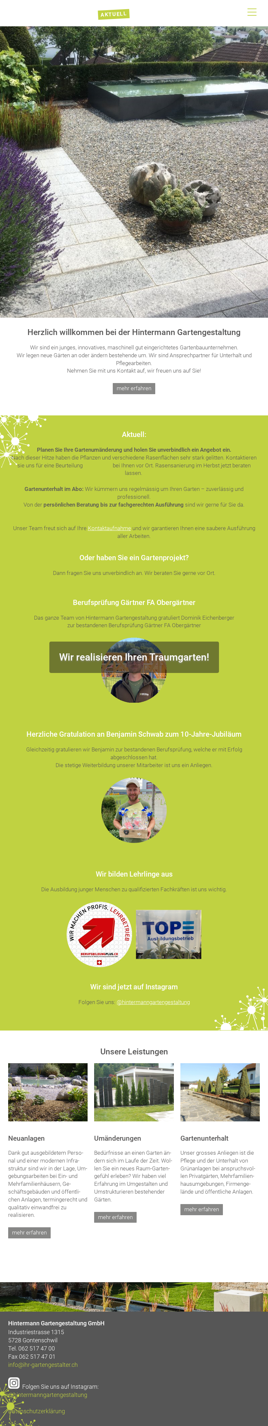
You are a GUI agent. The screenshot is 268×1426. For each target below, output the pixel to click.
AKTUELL (114, 14)
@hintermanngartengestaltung (47, 1394)
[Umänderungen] (134, 1119)
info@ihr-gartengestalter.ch (43, 1364)
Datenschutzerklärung (36, 1411)
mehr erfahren (134, 388)
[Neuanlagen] (48, 1119)
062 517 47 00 (36, 1348)
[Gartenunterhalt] (220, 1119)
